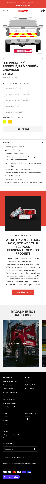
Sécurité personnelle (9, 407)
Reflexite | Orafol (30, 385)
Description (8, 142)
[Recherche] (8, 11)
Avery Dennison (30, 388)
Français (19, 457)
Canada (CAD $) (8, 457)
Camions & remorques (10, 381)
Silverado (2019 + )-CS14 (12, 106)
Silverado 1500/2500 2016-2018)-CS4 (17, 100)
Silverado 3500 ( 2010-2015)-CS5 (15, 112)
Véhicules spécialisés (9, 403)
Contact (5, 424)
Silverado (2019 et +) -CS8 (13, 88)
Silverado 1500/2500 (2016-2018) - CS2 (17, 94)
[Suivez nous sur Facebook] (27, 418)
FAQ (4, 428)
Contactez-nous (23, 5)
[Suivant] (42, 58)
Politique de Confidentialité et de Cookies (11, 436)
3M (26, 381)
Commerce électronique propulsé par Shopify (23, 463)
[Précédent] (3, 58)
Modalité (5, 431)
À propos (5, 417)
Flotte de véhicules (9, 399)
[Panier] (42, 11)
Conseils (5, 420)
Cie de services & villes (10, 396)
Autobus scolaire (8, 388)
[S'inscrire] (34, 449)
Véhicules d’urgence (9, 385)
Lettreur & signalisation (10, 392)
